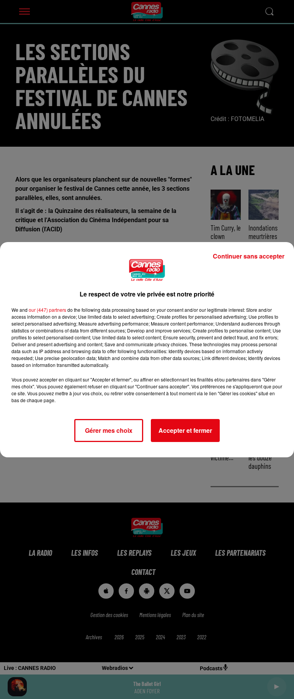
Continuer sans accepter (248, 256)
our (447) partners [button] (47, 309)
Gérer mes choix (108, 430)
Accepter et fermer (185, 430)
